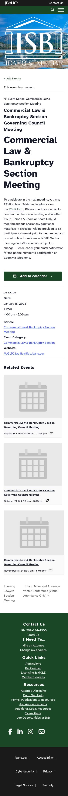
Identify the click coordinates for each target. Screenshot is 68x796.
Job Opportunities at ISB (33, 718)
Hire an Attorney (33, 645)
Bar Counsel (33, 668)
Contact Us (56, 3)
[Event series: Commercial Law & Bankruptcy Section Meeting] (51, 433)
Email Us (33, 635)
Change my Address (33, 650)
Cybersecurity (25, 771)
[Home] (12, 3)
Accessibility (45, 758)
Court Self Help (33, 695)
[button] (52, 9)
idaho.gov (21, 758)
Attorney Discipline (33, 691)
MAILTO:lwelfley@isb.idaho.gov (24, 353)
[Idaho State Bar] (34, 41)
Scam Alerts (33, 713)
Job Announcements (33, 704)
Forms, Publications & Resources (33, 700)
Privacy (48, 771)
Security (47, 785)
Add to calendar (33, 276)
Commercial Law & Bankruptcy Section (29, 343)
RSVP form (16, 209)
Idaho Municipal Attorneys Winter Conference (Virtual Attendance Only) (41, 591)
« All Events (12, 78)
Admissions (33, 664)
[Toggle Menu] (61, 10)
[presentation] (33, 396)
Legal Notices (24, 785)
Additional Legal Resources (33, 709)
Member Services (33, 677)
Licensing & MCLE (33, 673)
